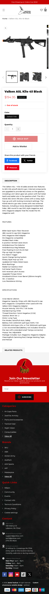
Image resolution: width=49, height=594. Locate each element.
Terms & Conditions (13, 504)
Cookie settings (11, 513)
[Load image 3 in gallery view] (37, 77)
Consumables (10, 432)
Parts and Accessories (14, 420)
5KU (6, 448)
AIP (6, 468)
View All (8, 436)
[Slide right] (45, 77)
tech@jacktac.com (13, 538)
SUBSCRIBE (26, 397)
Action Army (10, 456)
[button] (3, 10)
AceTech (8, 460)
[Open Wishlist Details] (41, 10)
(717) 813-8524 (11, 541)
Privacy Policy (10, 508)
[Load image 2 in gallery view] (24, 77)
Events (7, 496)
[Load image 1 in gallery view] (12, 77)
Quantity (9, 124)
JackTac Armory (11, 415)
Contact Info (10, 500)
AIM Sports (9, 464)
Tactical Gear (10, 424)
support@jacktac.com (14, 536)
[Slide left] (3, 77)
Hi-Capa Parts (10, 411)
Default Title (13, 117)
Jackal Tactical (13, 582)
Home (4, 19)
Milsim (7, 488)
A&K (6, 452)
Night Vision (10, 428)
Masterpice (9, 472)
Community (10, 492)
